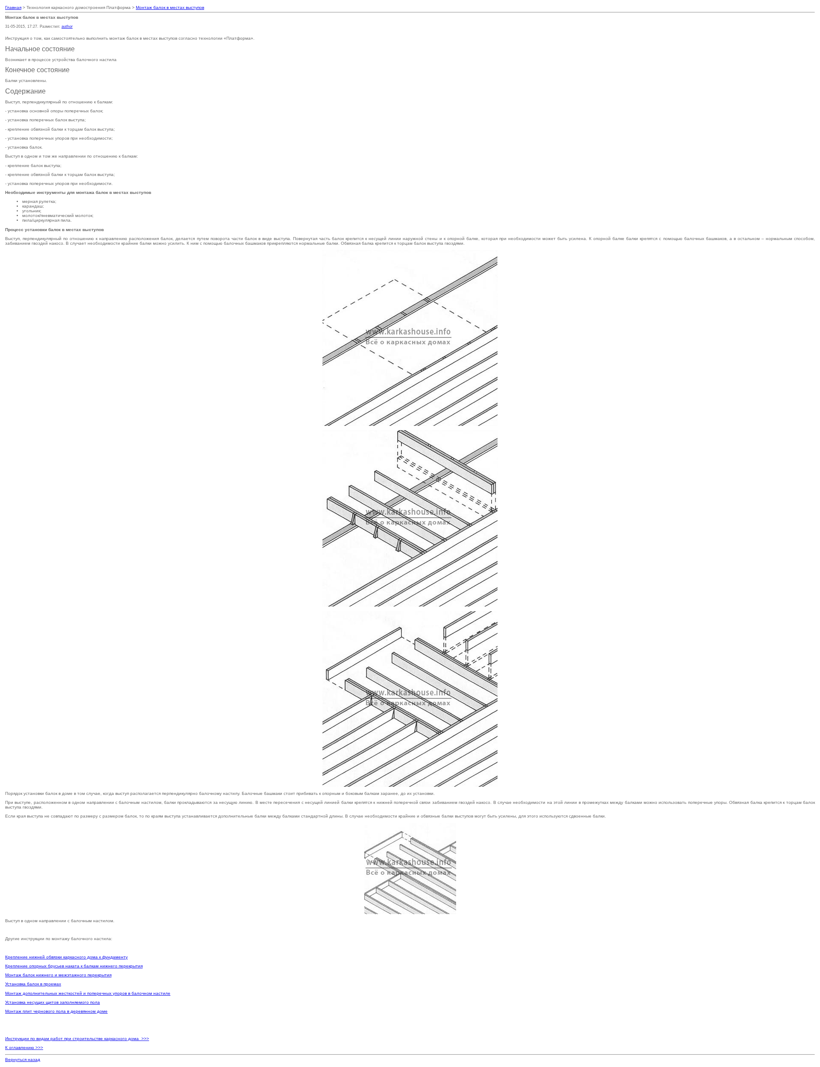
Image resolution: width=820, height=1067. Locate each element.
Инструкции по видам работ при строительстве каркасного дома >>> (77, 1038)
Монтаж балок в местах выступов (170, 7)
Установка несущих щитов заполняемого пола (52, 1002)
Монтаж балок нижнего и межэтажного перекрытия (58, 975)
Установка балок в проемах (33, 984)
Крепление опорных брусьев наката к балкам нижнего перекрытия (74, 966)
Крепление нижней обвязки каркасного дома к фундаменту (66, 957)
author (67, 26)
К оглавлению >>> (24, 1047)
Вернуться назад (22, 1059)
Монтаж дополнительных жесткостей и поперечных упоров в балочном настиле (87, 993)
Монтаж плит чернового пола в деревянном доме (56, 1011)
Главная (13, 7)
